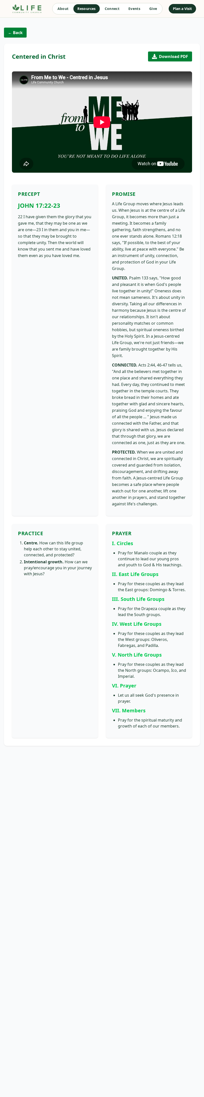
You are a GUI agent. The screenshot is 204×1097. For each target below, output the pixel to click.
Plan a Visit (182, 8)
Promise (124, 194)
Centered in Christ (38, 56)
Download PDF (173, 56)
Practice (30, 533)
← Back (15, 32)
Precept (29, 194)
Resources (86, 8)
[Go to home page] (27, 8)
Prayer (121, 533)
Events (134, 8)
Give (153, 8)
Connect (112, 8)
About (63, 8)
